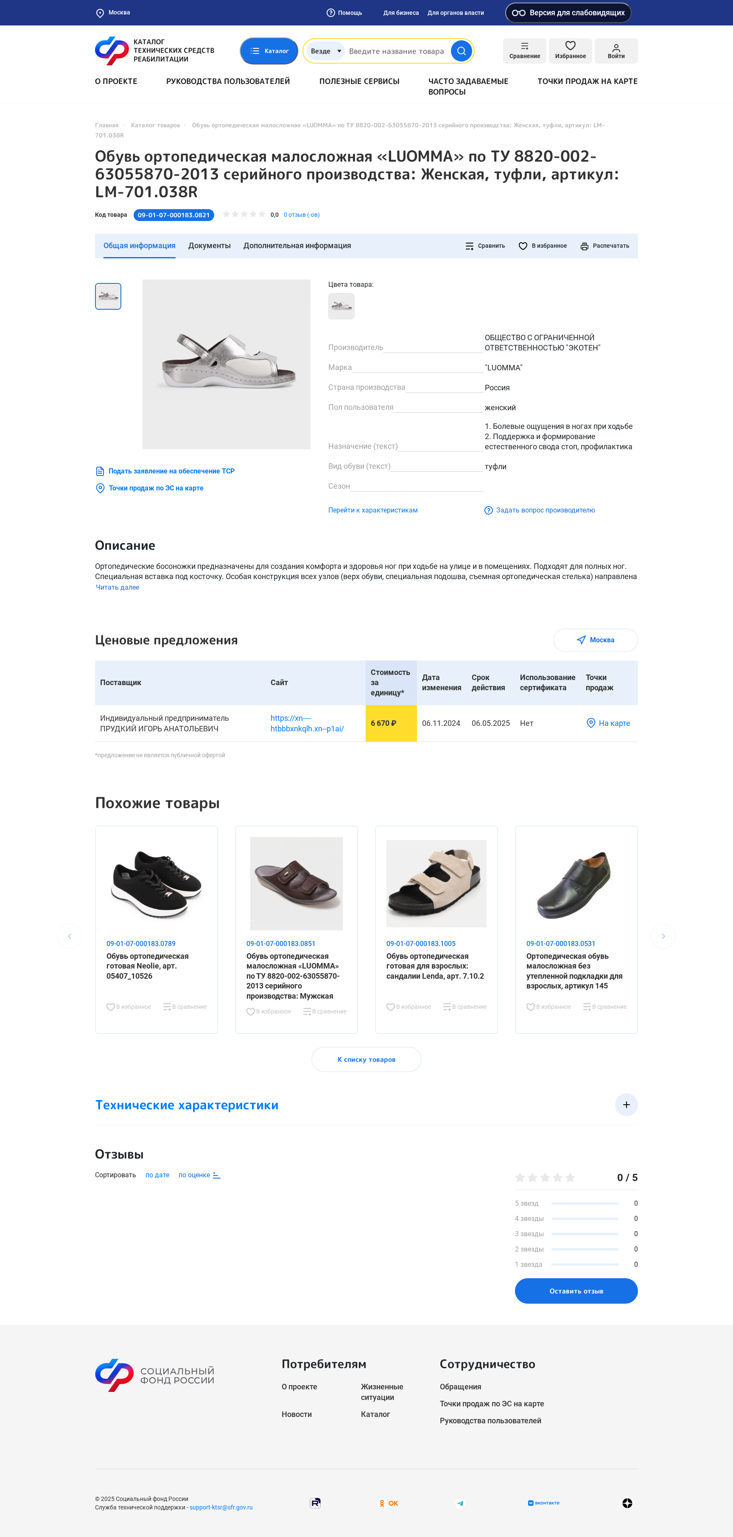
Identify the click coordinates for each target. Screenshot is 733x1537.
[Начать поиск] (461, 51)
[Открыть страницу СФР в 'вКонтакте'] (544, 1503)
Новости (297, 1414)
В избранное (549, 245)
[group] (226, 364)
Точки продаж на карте (587, 81)
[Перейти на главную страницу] (154, 50)
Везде (320, 51)
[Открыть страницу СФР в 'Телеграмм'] (460, 1502)
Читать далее (117, 587)
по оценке (195, 1175)
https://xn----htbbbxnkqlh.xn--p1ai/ (307, 723)
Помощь (350, 12)
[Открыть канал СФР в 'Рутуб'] (315, 1502)
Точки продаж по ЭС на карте (156, 488)
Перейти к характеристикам (373, 510)
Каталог (375, 1414)
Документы (209, 245)
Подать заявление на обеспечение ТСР (172, 471)
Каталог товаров (155, 125)
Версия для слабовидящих (577, 12)
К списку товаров (367, 1059)
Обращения (460, 1386)
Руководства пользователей (228, 81)
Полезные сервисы (359, 81)
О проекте (116, 81)
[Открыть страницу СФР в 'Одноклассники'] (387, 1502)
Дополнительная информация (297, 245)
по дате (157, 1175)
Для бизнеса (401, 12)
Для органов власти (456, 12)
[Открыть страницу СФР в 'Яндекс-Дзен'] (627, 1503)
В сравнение (189, 1006)
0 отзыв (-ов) (302, 214)
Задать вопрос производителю (545, 510)
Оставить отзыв (577, 1291)
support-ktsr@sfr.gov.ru (221, 1507)
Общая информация (140, 245)
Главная (107, 125)
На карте (614, 723)
